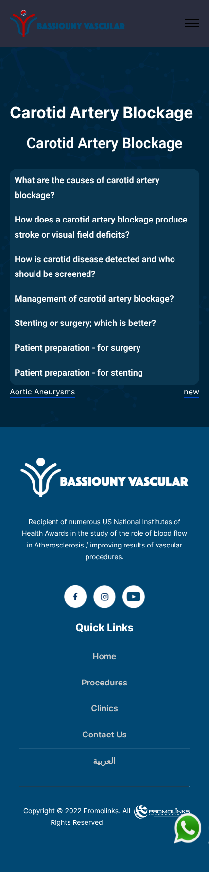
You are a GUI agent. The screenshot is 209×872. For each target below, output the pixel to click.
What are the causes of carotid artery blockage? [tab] (87, 188)
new (191, 391)
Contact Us (104, 735)
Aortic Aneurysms (42, 391)
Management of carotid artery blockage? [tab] (94, 299)
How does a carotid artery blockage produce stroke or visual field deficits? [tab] (101, 227)
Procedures (104, 683)
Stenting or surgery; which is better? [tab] (85, 323)
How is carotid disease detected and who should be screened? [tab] (95, 267)
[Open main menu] (192, 23)
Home (104, 657)
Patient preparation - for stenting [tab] (79, 373)
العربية (104, 761)
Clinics (104, 709)
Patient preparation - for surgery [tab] (77, 348)
